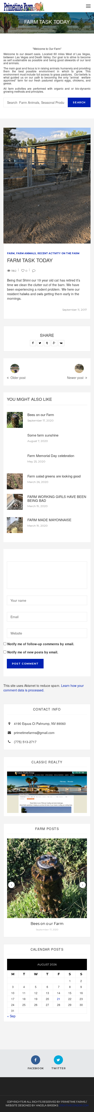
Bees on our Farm (40, 414)
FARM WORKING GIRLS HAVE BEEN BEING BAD (56, 498)
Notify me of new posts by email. (32, 652)
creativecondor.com (74, 1105)
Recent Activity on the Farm (58, 253)
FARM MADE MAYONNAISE (49, 519)
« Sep (11, 1016)
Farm (11, 253)
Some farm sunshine (42, 435)
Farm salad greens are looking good (54, 476)
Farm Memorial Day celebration (50, 455)
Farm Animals (26, 253)
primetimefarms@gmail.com (34, 732)
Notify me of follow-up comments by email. (40, 644)
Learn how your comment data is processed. (43, 687)
